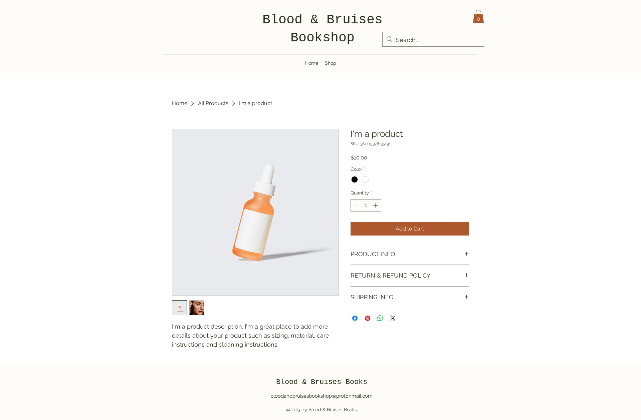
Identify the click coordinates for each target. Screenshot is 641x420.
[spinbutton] (366, 205)
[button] (478, 16)
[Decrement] (356, 205)
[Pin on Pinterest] (368, 318)
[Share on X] (393, 318)
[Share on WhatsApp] (380, 318)
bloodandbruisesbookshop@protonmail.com (321, 396)
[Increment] (376, 205)
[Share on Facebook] (355, 318)
